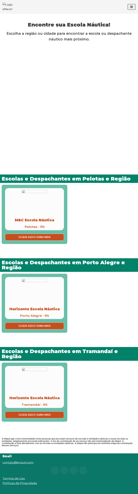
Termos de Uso (14, 478)
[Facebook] (74, 470)
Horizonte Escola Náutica (34, 309)
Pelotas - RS (35, 227)
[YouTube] (64, 470)
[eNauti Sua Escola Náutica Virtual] (13, 6)
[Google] (83, 470)
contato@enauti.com (18, 462)
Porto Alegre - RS (34, 316)
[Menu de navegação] (131, 7)
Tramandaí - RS (34, 405)
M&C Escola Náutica (34, 220)
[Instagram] (55, 470)
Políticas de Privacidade (20, 483)
